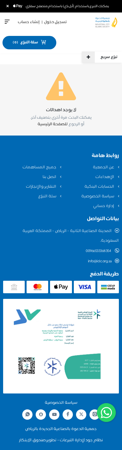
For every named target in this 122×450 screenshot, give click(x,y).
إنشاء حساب (29, 22)
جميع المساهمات (40, 167)
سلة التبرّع (47, 196)
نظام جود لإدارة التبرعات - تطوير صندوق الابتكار (61, 440)
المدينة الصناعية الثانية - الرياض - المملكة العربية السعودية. (71, 236)
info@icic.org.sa (100, 261)
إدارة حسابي (104, 206)
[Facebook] (68, 414)
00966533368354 (99, 251)
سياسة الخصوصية (98, 196)
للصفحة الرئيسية (53, 124)
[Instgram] (95, 414)
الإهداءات (105, 177)
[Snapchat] (41, 414)
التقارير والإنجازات (41, 186)
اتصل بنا (50, 177)
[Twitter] (81, 414)
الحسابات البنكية (99, 186)
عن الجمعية (104, 167)
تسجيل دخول (55, 22)
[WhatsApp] (27, 414)
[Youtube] (54, 414)
